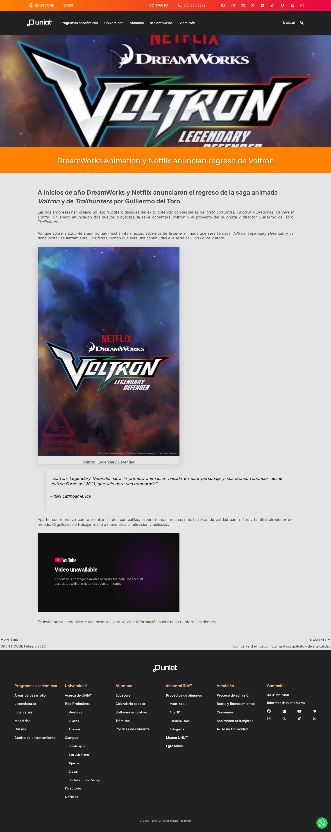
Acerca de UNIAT (78, 695)
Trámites (123, 720)
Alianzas (74, 729)
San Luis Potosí (79, 755)
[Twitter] (252, 5)
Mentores (75, 712)
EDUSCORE (44, 5)
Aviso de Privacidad (232, 729)
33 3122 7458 (278, 695)
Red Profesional (78, 703)
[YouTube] (262, 5)
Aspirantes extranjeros (235, 720)
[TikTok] (272, 5)
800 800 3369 (195, 5)
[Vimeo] (282, 5)
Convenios (225, 712)
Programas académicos (79, 22)
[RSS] (292, 5)
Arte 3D (175, 712)
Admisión (187, 22)
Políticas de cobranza (133, 729)
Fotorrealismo (180, 721)
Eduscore (123, 695)
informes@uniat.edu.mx (286, 703)
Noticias (71, 796)
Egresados (174, 746)
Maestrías (22, 720)
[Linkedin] (243, 5)
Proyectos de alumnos (184, 695)
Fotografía (177, 729)
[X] (284, 718)
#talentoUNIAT (162, 22)
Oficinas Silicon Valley (84, 780)
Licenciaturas (25, 703)
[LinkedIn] (284, 711)
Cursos (20, 729)
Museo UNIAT (177, 737)
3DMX (68, 5)
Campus (71, 737)
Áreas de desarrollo (30, 695)
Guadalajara (76, 746)
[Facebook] (223, 5)
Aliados (73, 721)
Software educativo (131, 712)
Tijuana (73, 763)
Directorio (73, 788)
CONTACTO (158, 5)
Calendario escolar (130, 703)
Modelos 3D (178, 704)
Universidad (113, 22)
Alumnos (137, 22)
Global (73, 771)
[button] (302, 23)
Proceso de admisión (233, 695)
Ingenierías (23, 712)
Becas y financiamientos (236, 703)
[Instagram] (233, 5)
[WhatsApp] (302, 5)
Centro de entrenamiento (35, 737)
